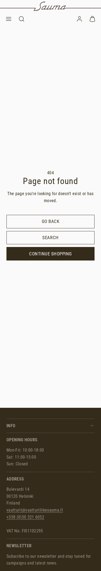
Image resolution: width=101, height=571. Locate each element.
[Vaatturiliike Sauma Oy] (50, 6)
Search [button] (50, 237)
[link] (79, 18)
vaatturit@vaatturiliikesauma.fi (34, 510)
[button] (8, 18)
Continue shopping (50, 253)
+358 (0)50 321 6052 (25, 517)
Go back (51, 221)
